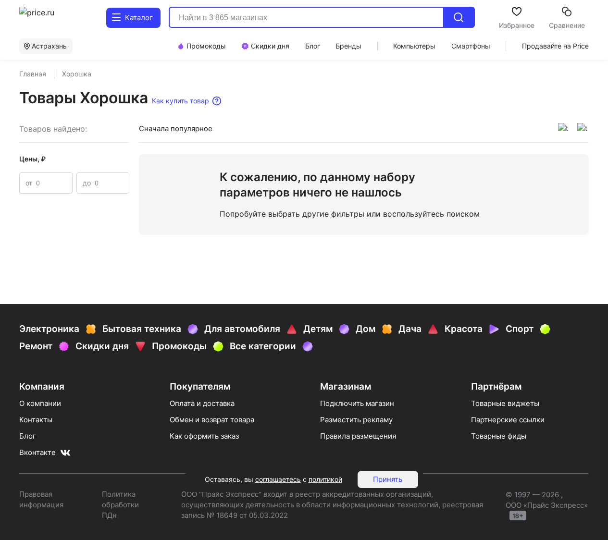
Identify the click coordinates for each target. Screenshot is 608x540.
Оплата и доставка (202, 403)
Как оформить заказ (204, 436)
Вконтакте (37, 452)
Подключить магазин (357, 403)
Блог (27, 436)
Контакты (35, 419)
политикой (325, 479)
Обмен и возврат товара (212, 419)
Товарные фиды (498, 436)
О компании (40, 403)
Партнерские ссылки (508, 419)
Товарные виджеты (505, 403)
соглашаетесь (278, 479)
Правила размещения (358, 436)
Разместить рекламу (356, 419)
